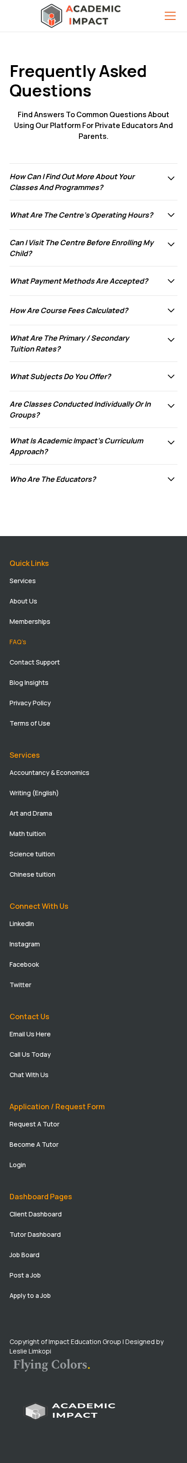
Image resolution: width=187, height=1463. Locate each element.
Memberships (30, 621)
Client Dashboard (36, 1214)
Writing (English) (34, 792)
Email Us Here (30, 1034)
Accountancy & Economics (49, 772)
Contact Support (35, 662)
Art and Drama (31, 813)
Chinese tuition (32, 874)
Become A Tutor (34, 1144)
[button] (168, 16)
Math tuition (28, 833)
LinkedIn (22, 923)
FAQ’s (18, 641)
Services (23, 580)
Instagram (25, 944)
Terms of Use (30, 723)
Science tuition (32, 854)
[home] (82, 16)
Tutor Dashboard (35, 1234)
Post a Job (25, 1275)
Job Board (24, 1254)
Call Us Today (30, 1054)
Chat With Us (29, 1074)
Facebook (24, 964)
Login (18, 1164)
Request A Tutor (34, 1124)
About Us (23, 601)
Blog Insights (29, 682)
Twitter (20, 984)
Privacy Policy (30, 702)
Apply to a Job (30, 1295)
